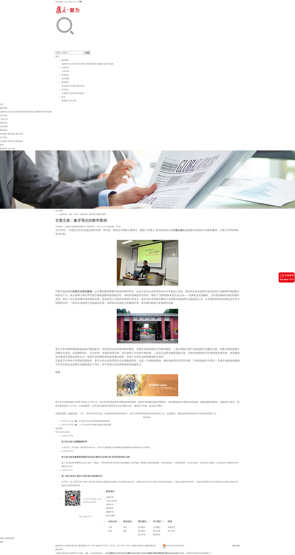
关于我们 (65, 90)
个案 (63, 71)
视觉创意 (92, 64)
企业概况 (65, 93)
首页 (57, 56)
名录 (67, 71)
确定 (2, 542)
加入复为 (73, 101)
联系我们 (65, 101)
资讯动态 (65, 75)
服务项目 (65, 60)
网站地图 (236, 546)
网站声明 (59, 549)
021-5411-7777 (71, 2)
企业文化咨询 (74, 64)
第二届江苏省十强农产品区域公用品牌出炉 (81, 476)
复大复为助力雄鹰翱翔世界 (74, 441)
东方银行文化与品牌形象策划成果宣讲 (94, 421)
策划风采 (81, 93)
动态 (63, 79)
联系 (63, 97)
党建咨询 (100, 64)
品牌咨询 (65, 64)
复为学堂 (81, 86)
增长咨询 (84, 64)
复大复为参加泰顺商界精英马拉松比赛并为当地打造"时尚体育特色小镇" (95, 457)
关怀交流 (73, 93)
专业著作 (65, 86)
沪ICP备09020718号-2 (100, 546)
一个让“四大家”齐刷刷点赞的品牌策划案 (95, 425)
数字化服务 (109, 64)
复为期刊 (73, 86)
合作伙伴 (65, 67)
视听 (67, 79)
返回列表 (146, 417)
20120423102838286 (175, 546)
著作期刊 (65, 82)
